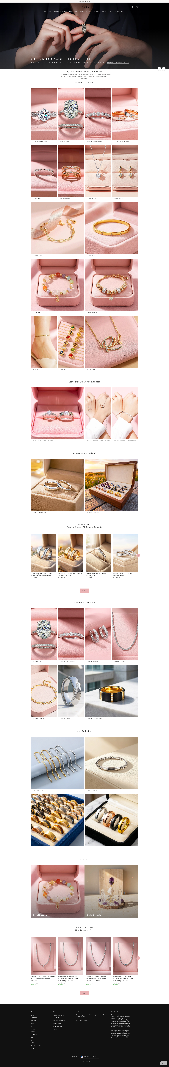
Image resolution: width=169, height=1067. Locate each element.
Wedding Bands (73, 527)
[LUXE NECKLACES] (98, 171)
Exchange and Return (59, 1021)
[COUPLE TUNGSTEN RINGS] (57, 485)
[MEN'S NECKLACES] (57, 763)
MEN (70, 11)
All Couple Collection (93, 527)
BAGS (97, 11)
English (73, 1056)
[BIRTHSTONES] (71, 342)
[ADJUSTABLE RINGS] (71, 171)
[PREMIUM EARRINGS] (98, 634)
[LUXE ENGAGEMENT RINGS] (44, 114)
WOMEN (64, 11)
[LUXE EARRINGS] (125, 171)
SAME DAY (50, 11)
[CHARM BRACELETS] (111, 285)
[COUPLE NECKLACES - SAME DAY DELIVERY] (98, 413)
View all (84, 590)
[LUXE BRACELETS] (57, 228)
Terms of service (57, 1026)
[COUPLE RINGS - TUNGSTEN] (125, 114)
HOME (45, 11)
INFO (122, 11)
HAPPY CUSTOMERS (115, 11)
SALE (106, 11)
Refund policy (57, 1023)
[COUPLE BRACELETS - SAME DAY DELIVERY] (125, 413)
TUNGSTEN (90, 11)
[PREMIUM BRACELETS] (44, 691)
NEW (102, 11)
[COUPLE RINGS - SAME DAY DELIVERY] (57, 413)
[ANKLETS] (44, 342)
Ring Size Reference (58, 1018)
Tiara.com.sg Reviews (59, 1015)
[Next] (163, 69)
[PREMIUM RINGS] (71, 114)
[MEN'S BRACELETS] (111, 763)
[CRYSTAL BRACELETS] (57, 285)
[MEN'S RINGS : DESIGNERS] (111, 820)
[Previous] (159, 69)
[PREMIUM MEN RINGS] (71, 691)
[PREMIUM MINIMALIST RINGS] (98, 114)
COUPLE (76, 11)
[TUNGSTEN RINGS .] (57, 820)
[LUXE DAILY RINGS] (44, 171)
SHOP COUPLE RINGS (108, 62)
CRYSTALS (82, 11)
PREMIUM (56, 11)
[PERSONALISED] (111, 342)
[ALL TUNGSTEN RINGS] (111, 485)
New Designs (81, 930)
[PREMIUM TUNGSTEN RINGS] (111, 691)
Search (55, 1029)
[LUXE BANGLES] (111, 228)
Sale (92, 930)
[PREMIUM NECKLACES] (125, 634)
